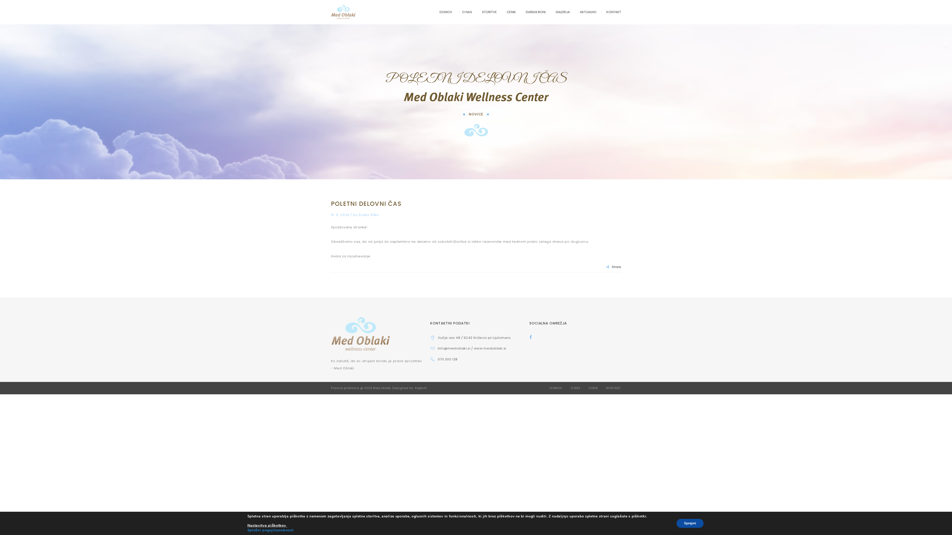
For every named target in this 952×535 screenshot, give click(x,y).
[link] (267, 525)
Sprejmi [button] (690, 523)
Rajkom (421, 388)
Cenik (593, 388)
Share (616, 267)
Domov (556, 388)
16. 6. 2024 (340, 215)
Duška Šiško (368, 215)
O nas (575, 388)
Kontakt (613, 388)
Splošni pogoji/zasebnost (270, 530)
